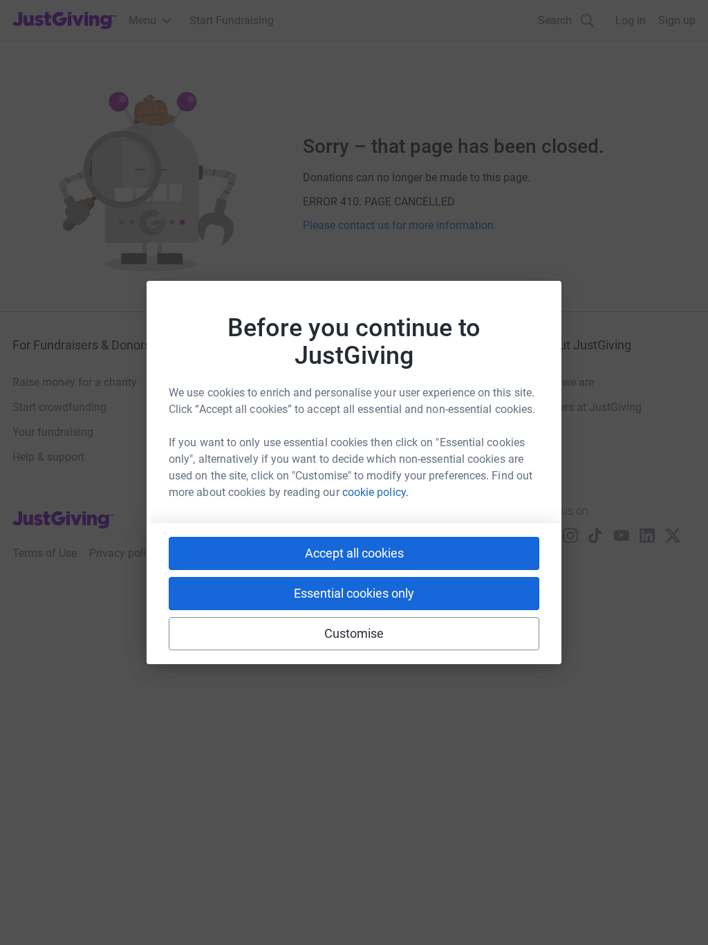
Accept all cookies (354, 553)
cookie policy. (375, 492)
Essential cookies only (354, 593)
